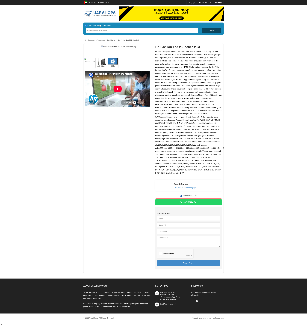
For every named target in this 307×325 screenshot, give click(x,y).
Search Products (93, 26)
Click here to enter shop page (185, 188)
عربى (193, 2)
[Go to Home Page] (85, 40)
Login (219, 2)
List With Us (206, 2)
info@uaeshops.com (168, 304)
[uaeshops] (99, 13)
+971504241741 (190, 195)
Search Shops (106, 26)
